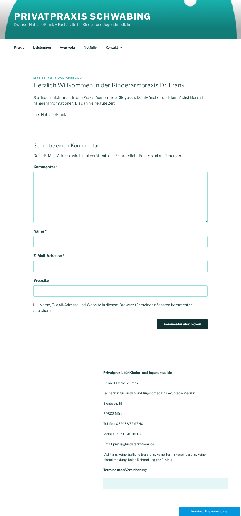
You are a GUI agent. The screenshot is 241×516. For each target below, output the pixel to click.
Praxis (19, 47)
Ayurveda (67, 47)
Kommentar (45, 167)
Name (40, 231)
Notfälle (90, 47)
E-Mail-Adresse (48, 256)
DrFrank (74, 78)
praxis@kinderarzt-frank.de (133, 444)
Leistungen (42, 47)
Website (41, 280)
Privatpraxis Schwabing (82, 16)
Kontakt (112, 47)
